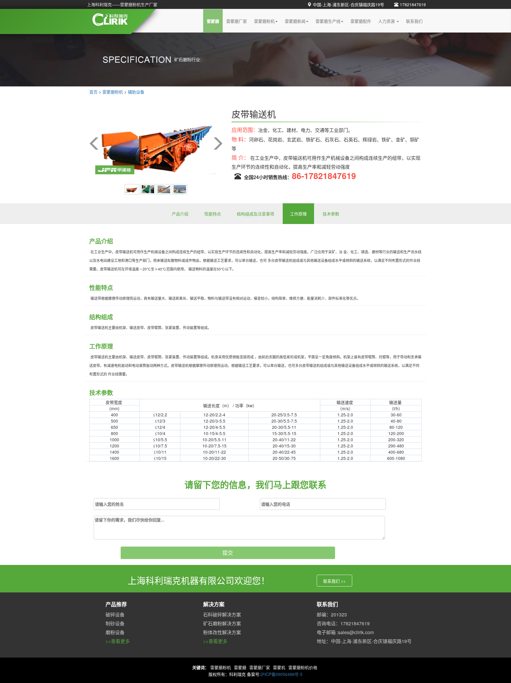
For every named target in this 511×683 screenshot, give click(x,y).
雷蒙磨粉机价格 (302, 667)
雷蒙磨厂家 (236, 21)
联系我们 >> (334, 581)
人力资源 (387, 21)
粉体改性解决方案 (222, 632)
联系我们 (414, 21)
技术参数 (331, 214)
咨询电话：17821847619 (343, 623)
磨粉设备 (115, 632)
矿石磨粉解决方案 (222, 623)
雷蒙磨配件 (360, 21)
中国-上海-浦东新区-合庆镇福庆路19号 (348, 4)
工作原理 (298, 214)
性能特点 (212, 214)
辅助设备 (136, 92)
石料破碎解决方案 (222, 614)
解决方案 (213, 604)
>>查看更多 (118, 641)
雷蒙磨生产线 (328, 21)
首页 (93, 92)
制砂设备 (115, 623)
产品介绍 (180, 214)
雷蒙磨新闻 (295, 21)
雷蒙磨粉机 (264, 21)
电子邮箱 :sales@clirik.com (345, 632)
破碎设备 (115, 614)
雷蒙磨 (213, 21)
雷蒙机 (279, 667)
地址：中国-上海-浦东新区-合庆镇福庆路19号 (364, 641)
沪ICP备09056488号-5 (282, 674)
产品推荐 (116, 604)
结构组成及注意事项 (255, 214)
